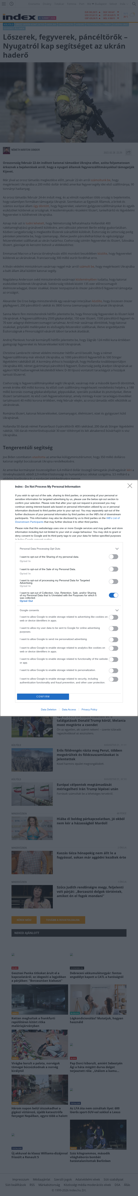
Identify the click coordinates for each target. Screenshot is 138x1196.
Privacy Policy (89, 709)
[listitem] (69, 549)
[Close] (131, 486)
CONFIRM (43, 696)
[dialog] (69, 598)
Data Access (69, 709)
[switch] (113, 556)
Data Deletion (48, 709)
